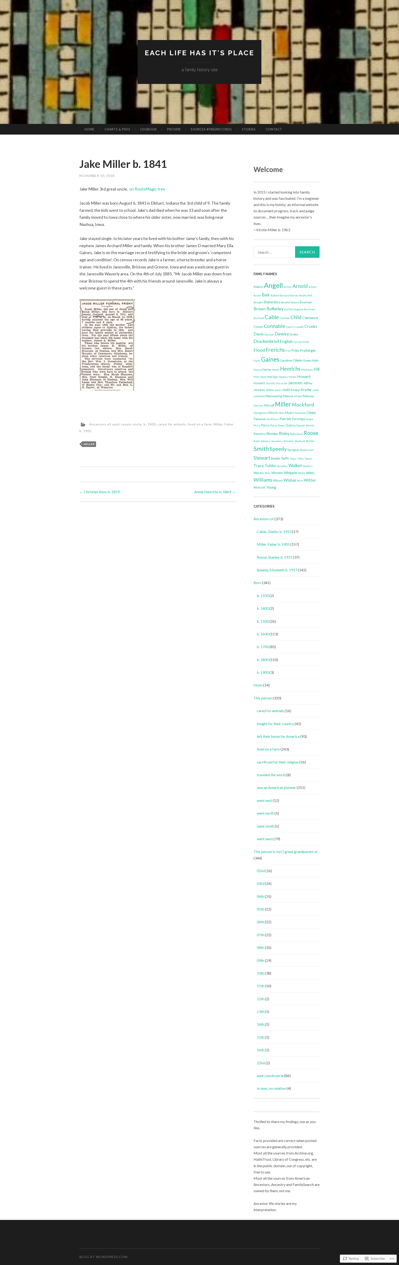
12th (260, 999)
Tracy (259, 465)
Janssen (295, 382)
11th (260, 986)
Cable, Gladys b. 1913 (274, 531)
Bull (286, 309)
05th (260, 909)
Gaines (270, 359)
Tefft (285, 458)
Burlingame (296, 309)
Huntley (270, 383)
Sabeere (265, 441)
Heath (275, 369)
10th (260, 973)
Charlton (285, 318)
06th (260, 922)
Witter (310, 480)
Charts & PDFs (117, 129)
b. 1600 (263, 634)
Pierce (265, 425)
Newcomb (300, 412)
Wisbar (290, 480)
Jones (278, 389)
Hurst (279, 383)
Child (296, 317)
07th (260, 935)
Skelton (310, 441)
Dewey (282, 333)
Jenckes (259, 390)
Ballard (275, 295)
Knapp (295, 390)
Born (257, 582)
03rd (260, 883)
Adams (258, 287)
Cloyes (258, 327)
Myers (289, 413)
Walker (295, 465)
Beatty (303, 295)
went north (265, 813)
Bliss (277, 302)
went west (265, 839)
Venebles (282, 466)
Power (281, 425)
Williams (263, 480)
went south (265, 826)
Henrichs (290, 369)
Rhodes (272, 433)
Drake (294, 334)
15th (260, 1037)
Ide (285, 383)
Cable (272, 317)
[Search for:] (287, 252)
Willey (310, 473)
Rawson (300, 425)
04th (260, 896)
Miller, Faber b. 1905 (273, 544)
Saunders (277, 441)
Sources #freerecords (211, 129)
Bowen (295, 302)
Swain (275, 458)
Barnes (294, 295)
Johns (270, 390)
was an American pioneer (276, 787)
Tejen (293, 458)
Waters (259, 473)
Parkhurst (273, 419)
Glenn (297, 360)
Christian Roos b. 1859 (99, 491)
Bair (266, 294)
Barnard (284, 295)
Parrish (285, 418)
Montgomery (261, 412)
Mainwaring (274, 396)
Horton (292, 376)
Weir (268, 472)
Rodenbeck (296, 433)
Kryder (306, 389)
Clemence (310, 317)
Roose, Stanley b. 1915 (274, 557)
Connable (274, 326)
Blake (268, 302)
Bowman (306, 302)
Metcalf (269, 405)
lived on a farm (200, 424)
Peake (309, 419)
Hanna (257, 369)
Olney (311, 412)
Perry (257, 425)
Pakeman (260, 419)
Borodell (285, 302)
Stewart (262, 458)
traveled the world (271, 775)
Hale (315, 360)
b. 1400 (263, 608)
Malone (288, 396)
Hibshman (307, 369)
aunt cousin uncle (127, 424)
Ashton (312, 286)
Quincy (291, 425)
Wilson (278, 480)
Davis (259, 334)
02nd (261, 870)
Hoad (263, 376)
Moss (281, 412)
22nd (261, 1063)
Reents (310, 425)
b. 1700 (263, 646)
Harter (266, 369)
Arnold (300, 286)
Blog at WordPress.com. (103, 1257)
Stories (249, 129)
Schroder (288, 441)
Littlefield (259, 396)
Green (307, 360)
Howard (303, 376)
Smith (261, 448)
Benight (258, 302)
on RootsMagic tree (147, 188)
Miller (89, 444)
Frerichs (275, 349)
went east (264, 800)
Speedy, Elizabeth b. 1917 (277, 570)
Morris (273, 413)
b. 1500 (263, 621)
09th (260, 960)
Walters (307, 466)
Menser (258, 405)
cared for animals (172, 424)
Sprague (293, 450)
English (286, 341)
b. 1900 (263, 672)
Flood (259, 350)
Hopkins (283, 376)
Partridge (298, 419)
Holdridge (272, 376)
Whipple (290, 472)
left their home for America (278, 736)
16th (260, 1050)
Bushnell (259, 318)
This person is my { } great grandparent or (286, 851)
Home (89, 129)
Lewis (315, 389)
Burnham (309, 309)
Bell (310, 295)
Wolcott (260, 487)
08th (260, 947)
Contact (274, 129)
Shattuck (300, 441)
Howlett (259, 383)
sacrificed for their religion (278, 762)
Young (271, 487)
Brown (260, 308)
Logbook (148, 129)
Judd (286, 389)
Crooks (310, 326)
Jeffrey (307, 383)
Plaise (273, 425)
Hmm (257, 376)
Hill (317, 369)
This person (263, 698)
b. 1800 (150, 424)
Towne (308, 458)
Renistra (260, 434)
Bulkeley (275, 308)
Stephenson (307, 449)
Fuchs (257, 360)
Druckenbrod (266, 341)
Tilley (300, 458)
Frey (288, 350)
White (301, 472)
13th (260, 1011)
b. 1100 (263, 595)
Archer (288, 286)
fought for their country (275, 723)
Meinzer (308, 396)
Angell (273, 285)
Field (306, 341)
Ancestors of (100, 424)
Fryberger (308, 350)
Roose (311, 433)
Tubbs (270, 465)
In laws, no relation (271, 1088)
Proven (174, 129)
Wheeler (277, 473)
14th (260, 1024)
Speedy (278, 449)
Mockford (303, 405)
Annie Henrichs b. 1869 (215, 491)
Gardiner (286, 360)
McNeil (298, 396)
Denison (269, 334)
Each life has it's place (199, 53)
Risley (284, 433)
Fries (295, 350)
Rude (257, 441)
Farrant (297, 341)
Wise (300, 480)
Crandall (299, 326)
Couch (289, 326)
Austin (257, 295)
